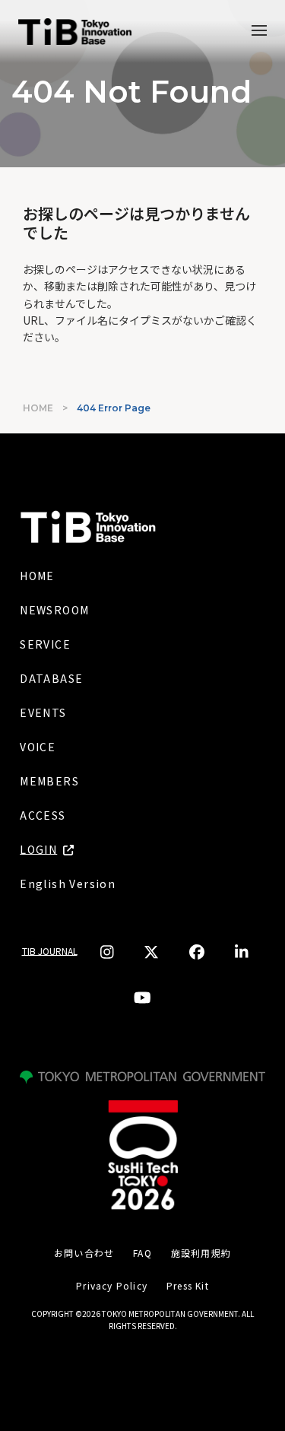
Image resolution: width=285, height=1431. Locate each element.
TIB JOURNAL (50, 950)
